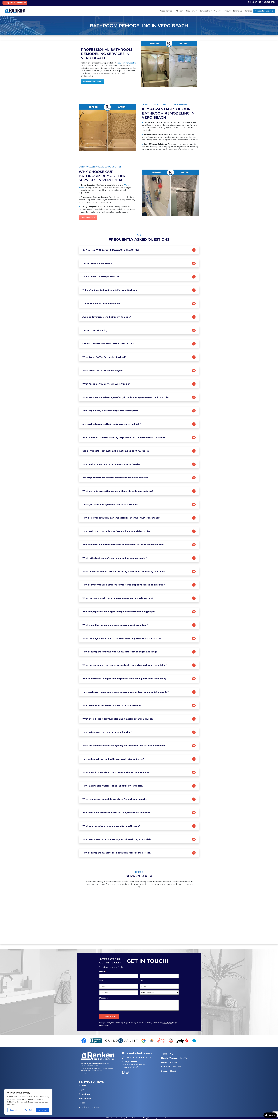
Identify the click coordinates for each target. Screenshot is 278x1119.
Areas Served (166, 11)
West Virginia (85, 1099)
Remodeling (204, 11)
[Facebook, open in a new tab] (123, 1072)
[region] (28, 1102)
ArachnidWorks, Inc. (164, 1118)
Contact (248, 11)
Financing (237, 11)
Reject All (28, 1110)
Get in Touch (109, 1016)
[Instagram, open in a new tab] (127, 1072)
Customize (14, 1110)
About (179, 11)
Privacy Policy (104, 1025)
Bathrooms (190, 11)
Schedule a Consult (264, 11)
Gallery (217, 11)
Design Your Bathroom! (15, 3)
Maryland (83, 1085)
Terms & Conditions (169, 1024)
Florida (82, 1103)
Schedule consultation (92, 81)
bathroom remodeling (126, 63)
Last (141, 980)
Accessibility (142, 1118)
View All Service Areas (89, 1107)
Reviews (227, 11)
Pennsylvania (84, 1094)
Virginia (82, 1090)
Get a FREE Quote (88, 218)
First (101, 980)
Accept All (42, 1110)
